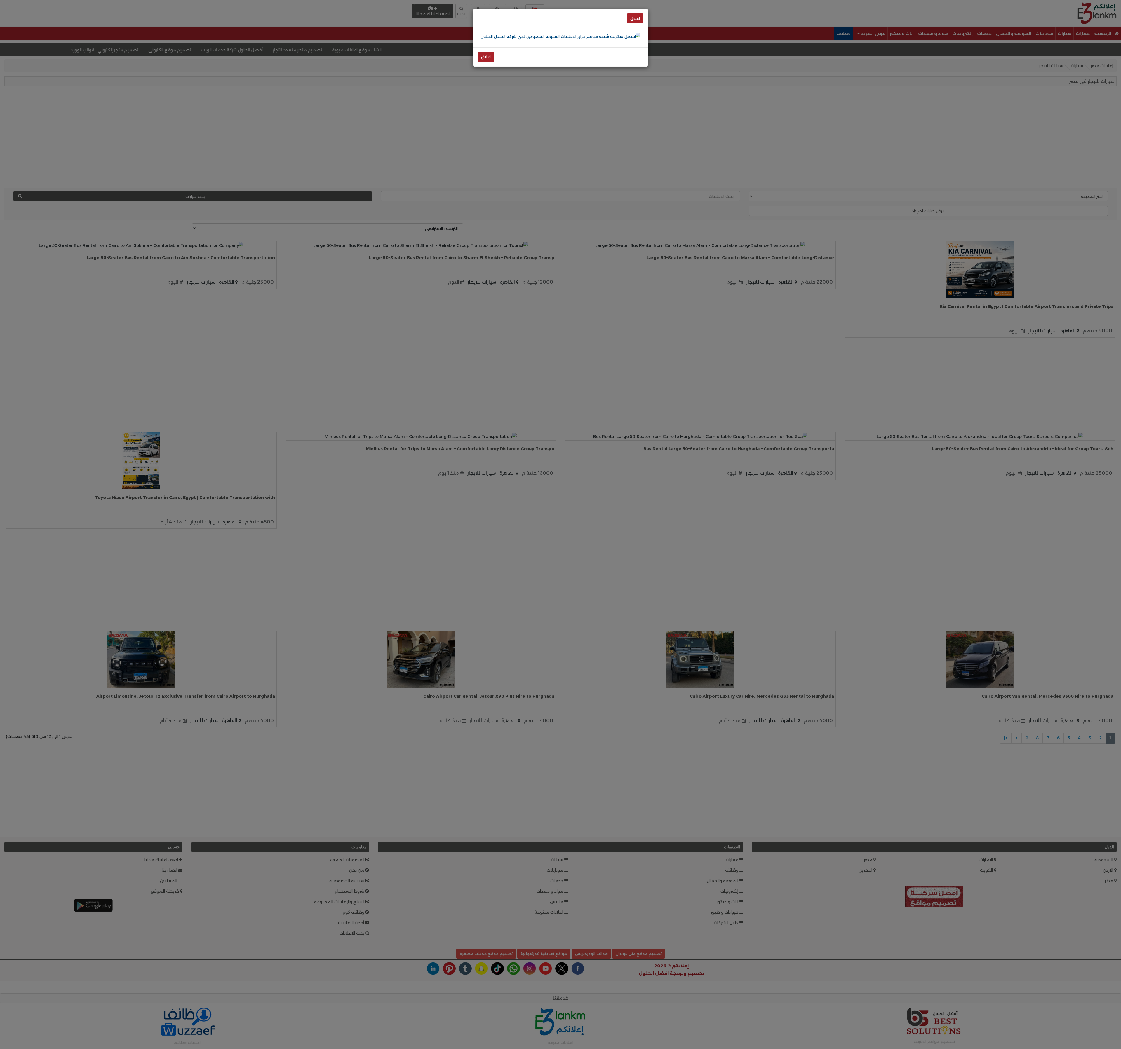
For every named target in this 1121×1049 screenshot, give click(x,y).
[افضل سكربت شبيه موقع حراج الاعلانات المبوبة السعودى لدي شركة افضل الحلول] (560, 36)
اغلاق (635, 18)
